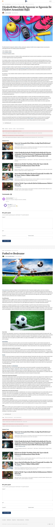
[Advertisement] (27, 44)
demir (6, 368)
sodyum (25, 368)
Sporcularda (4, 290)
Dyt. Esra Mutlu (18, 167)
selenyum (21, 368)
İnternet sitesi (31, 235)
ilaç (14, 80)
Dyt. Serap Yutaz (18, 186)
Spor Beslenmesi (15, 12)
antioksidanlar (15, 365)
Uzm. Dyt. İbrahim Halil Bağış (20, 157)
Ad (3, 230)
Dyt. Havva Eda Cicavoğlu (20, 433)
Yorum (3, 217)
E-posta (4, 235)
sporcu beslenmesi (20, 128)
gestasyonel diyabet (25, 68)
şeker (14, 128)
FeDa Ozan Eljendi (9, 198)
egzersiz (10, 128)
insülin (32, 47)
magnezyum (17, 368)
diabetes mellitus (18, 47)
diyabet (7, 47)
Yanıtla (8, 201)
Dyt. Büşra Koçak (18, 465)
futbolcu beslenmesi (9, 417)
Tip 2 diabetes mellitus (7, 52)
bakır (9, 368)
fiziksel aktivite (30, 118)
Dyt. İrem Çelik (8, 12)
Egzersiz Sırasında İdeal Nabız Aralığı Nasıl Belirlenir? (32, 143)
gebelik (7, 68)
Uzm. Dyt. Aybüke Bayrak (10, 256)
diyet (17, 80)
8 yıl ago (16, 198)
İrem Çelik (10, 204)
